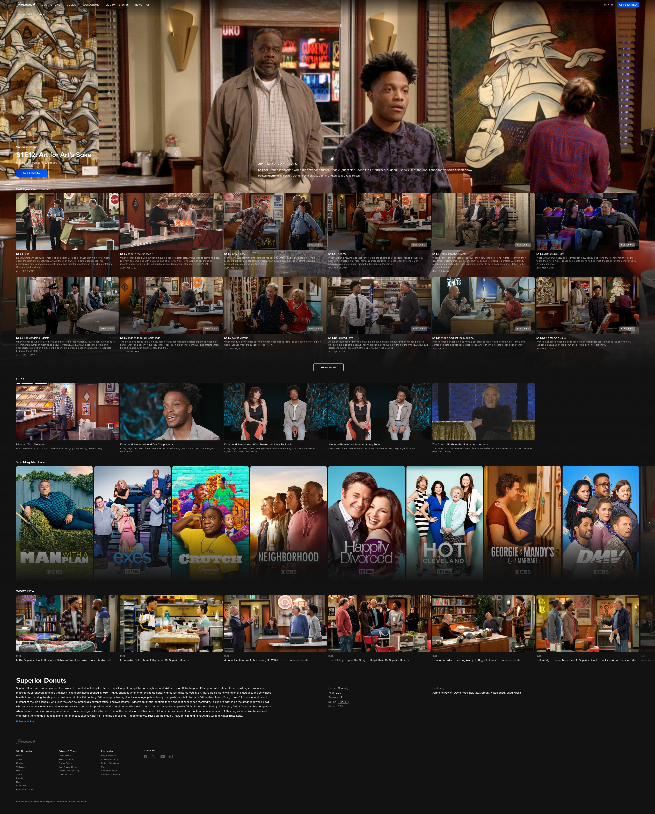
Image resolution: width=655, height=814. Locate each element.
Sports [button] (124, 5)
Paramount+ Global (25, 790)
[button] (67, 416)
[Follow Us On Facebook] (145, 756)
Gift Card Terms (66, 760)
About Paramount (109, 771)
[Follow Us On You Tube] (163, 756)
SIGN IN (608, 5)
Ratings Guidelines (110, 763)
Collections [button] (91, 5)
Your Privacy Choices (68, 767)
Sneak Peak (21, 786)
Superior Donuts (25, 14)
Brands (19, 778)
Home (43, 5)
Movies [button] (72, 5)
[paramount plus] (25, 4)
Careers (104, 767)
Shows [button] (56, 5)
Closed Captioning (109, 760)
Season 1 (50, 147)
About (42, 14)
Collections (21, 767)
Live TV (110, 5)
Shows (19, 760)
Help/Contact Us (109, 756)
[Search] (147, 4)
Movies (19, 763)
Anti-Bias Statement (110, 775)
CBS (340, 706)
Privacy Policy (65, 763)
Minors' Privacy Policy (69, 771)
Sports (19, 775)
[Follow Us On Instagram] (171, 756)
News (138, 5)
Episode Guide (25, 721)
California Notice (66, 775)
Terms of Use (65, 756)
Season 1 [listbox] (47, 189)
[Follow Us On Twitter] (154, 756)
